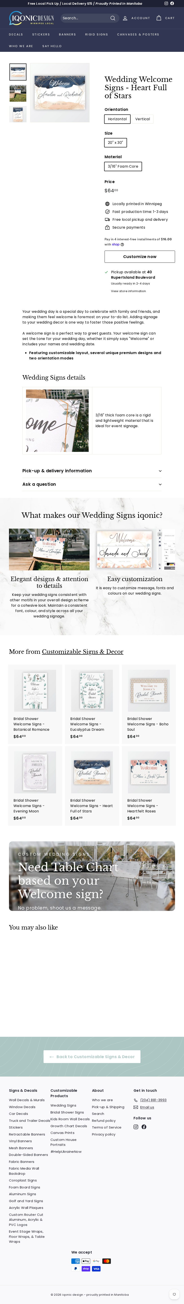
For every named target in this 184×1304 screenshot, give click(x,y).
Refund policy (104, 1120)
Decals (16, 34)
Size (109, 133)
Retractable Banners (27, 1134)
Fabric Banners (22, 1161)
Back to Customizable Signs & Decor (95, 1056)
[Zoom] (60, 92)
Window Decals (22, 1107)
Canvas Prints (62, 1132)
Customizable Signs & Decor (82, 651)
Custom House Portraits (63, 1142)
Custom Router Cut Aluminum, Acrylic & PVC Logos (26, 1219)
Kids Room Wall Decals (70, 1119)
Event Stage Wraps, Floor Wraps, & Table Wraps (27, 1236)
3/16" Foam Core (123, 166)
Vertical (142, 119)
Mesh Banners (21, 1148)
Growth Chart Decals (68, 1126)
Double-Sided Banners (28, 1154)
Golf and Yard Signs (26, 1201)
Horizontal (117, 119)
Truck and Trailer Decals (29, 1120)
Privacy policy (104, 1134)
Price (110, 181)
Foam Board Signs (24, 1187)
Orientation (116, 109)
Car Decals (18, 1113)
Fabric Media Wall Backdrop (24, 1171)
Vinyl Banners (20, 1141)
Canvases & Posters (138, 34)
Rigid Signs (96, 34)
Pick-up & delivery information (57, 471)
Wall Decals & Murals (27, 1100)
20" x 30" (115, 142)
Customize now (140, 256)
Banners (67, 34)
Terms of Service (106, 1127)
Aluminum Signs (22, 1194)
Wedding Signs (63, 1105)
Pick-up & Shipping (108, 1107)
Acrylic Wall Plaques (26, 1207)
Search (98, 1113)
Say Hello (52, 46)
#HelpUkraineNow (65, 1151)
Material (113, 157)
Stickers (41, 34)
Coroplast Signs (23, 1180)
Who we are (21, 46)
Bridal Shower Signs (67, 1112)
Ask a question (39, 484)
